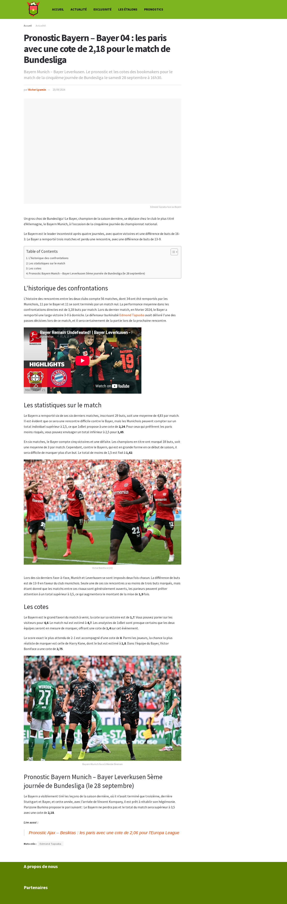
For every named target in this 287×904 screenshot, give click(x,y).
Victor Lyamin (37, 89)
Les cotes (35, 268)
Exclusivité (102, 9)
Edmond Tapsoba (131, 315)
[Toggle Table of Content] (172, 251)
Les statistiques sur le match (47, 263)
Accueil (58, 9)
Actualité (79, 9)
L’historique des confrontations (48, 258)
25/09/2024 (59, 89)
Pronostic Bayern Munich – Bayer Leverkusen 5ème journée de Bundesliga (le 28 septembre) (87, 273)
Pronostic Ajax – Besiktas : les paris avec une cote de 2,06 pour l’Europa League (104, 832)
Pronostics (153, 9)
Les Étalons (127, 9)
